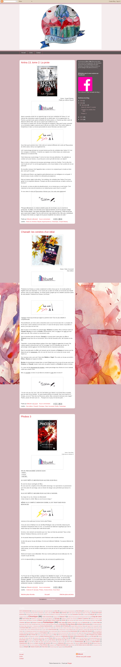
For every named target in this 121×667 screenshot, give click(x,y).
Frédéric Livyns (71, 622)
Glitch (90, 622)
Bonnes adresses (34, 614)
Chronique (41, 406)
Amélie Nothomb (48, 611)
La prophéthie (88, 627)
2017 (81, 117)
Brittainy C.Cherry (55, 614)
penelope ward (43, 638)
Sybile (76, 643)
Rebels (45, 639)
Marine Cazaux (49, 634)
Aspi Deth (35, 612)
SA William (36, 641)
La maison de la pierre (67, 627)
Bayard (39, 221)
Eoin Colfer (95, 620)
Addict (33, 611)
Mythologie (65, 636)
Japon (100, 624)
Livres (31, 52)
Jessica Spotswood (45, 626)
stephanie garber (69, 643)
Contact (38, 52)
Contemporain (82, 616)
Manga (89, 633)
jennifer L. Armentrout (33, 626)
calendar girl (63, 614)
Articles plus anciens (67, 594)
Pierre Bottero (58, 638)
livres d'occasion (52, 633)
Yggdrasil (61, 646)
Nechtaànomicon (80, 636)
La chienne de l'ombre (48, 627)
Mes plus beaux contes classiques (77, 634)
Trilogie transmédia (61, 645)
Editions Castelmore (83, 618)
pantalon (36, 638)
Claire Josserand (49, 406)
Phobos (41, 590)
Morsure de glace (35, 636)
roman (98, 639)
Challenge (91, 614)
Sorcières (48, 643)
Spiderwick (61, 643)
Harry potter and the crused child (26, 624)
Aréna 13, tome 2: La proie (35, 62)
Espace (28, 622)
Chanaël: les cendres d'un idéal (38, 231)
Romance (22, 641)
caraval (69, 614)
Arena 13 (28, 221)
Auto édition (29, 406)
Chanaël (35, 406)
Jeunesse (58, 626)
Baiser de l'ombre (86, 612)
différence (50, 618)
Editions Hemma (23, 620)
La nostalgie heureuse (78, 627)
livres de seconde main (63, 633)
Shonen (31, 643)
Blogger (70, 663)
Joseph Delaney (63, 221)
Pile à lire (65, 638)
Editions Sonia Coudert (53, 620)
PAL (31, 638)
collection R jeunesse (72, 616)
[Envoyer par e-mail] (54, 219)
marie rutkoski (41, 634)
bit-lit (27, 614)
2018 (81, 103)
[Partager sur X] (58, 219)
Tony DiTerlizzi (43, 645)
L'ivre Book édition (24, 627)
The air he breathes (33, 645)
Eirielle (57, 406)
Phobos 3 (26, 416)
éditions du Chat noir (95, 618)
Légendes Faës (92, 629)
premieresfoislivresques (95, 638)
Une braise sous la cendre (83, 645)
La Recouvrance (96, 627)
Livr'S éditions (43, 633)
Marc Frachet (32, 634)
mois (28, 636)
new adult (93, 636)
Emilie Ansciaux (79, 620)
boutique (47, 614)
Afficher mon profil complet (83, 656)
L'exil (99, 626)
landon (38, 629)
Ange (92, 611)
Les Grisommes (62, 631)
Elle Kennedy (71, 620)
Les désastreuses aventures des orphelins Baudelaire (36, 631)
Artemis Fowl (28, 612)
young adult (67, 646)
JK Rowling (66, 626)
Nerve (88, 636)
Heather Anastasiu (54, 624)
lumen (75, 633)
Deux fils (45, 618)
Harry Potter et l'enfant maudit (41, 624)
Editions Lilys (41, 620)
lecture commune (84, 629)
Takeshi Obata (97, 643)
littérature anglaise (34, 633)
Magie (85, 633)
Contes (88, 616)
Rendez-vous (61, 639)
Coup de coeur (97, 616)
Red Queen (52, 639)
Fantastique (55, 221)
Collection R (29, 590)
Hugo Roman (71, 624)
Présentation (22, 639)
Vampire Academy (35, 646)
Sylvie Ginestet (84, 643)
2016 (81, 119)
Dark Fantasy (25, 618)
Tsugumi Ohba (71, 645)
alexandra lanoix (39, 611)
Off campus (26, 638)
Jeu (53, 626)
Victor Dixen (56, 590)
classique (55, 616)
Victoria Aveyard (53, 646)
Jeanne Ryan (24, 626)
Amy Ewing (79, 611)
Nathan (72, 636)
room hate (29, 641)
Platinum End (78, 638)
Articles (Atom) (51, 599)
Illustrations (80, 624)
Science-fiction (48, 590)
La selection (22, 629)
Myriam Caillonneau (56, 636)
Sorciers (54, 643)
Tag (91, 643)
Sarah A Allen (70, 641)
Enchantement (87, 620)
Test (27, 645)
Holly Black (63, 624)
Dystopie (36, 590)
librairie (26, 633)
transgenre (52, 645)
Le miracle (61, 629)
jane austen (94, 624)
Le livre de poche (51, 629)
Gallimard (84, 622)
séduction (88, 641)
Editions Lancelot (32, 620)
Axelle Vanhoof (72, 612)
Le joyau (44, 629)
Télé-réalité (21, 645)
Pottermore (85, 638)
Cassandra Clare (76, 614)
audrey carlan (48, 612)
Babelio (79, 612)
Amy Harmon (87, 611)
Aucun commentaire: (45, 219)
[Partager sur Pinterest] (61, 219)
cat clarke (85, 614)
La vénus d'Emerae (31, 629)
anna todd (98, 611)
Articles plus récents (28, 594)
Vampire (26, 646)
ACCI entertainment (24, 611)
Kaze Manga (83, 626)
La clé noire (57, 627)
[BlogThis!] (56, 219)
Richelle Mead (83, 639)
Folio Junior (62, 622)
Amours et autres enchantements (67, 611)
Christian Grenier (23, 616)
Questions (30, 639)
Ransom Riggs (38, 639)
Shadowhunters (23, 643)
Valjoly (20, 646)
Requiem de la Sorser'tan (72, 639)
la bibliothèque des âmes (36, 627)
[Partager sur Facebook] (59, 219)
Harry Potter (97, 622)
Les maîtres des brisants (85, 631)
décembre (84, 105)
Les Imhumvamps (72, 631)
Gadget (79, 622)
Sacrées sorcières (52, 641)
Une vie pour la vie (96, 645)
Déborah (80, 654)
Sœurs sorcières (39, 643)
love (71, 633)
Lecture (76, 629)
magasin (80, 633)
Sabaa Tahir (43, 641)
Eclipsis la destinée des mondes (69, 618)
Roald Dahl (92, 639)
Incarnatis (87, 624)
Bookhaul (41, 614)
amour (56, 611)
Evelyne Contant (36, 622)
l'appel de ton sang (91, 626)
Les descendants (54, 631)
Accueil (23, 52)
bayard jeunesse (46, 221)
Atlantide (41, 612)
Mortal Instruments (45, 636)
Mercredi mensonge (63, 634)
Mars (55, 634)
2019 (81, 100)
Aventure (34, 221)
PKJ (72, 638)
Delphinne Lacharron (36, 618)
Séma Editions (96, 641)
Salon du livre (61, 641)
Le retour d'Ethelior (69, 629)
